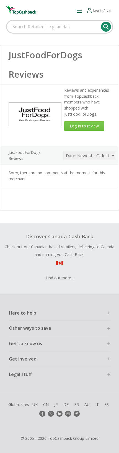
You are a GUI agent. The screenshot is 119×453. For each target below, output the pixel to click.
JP (56, 404)
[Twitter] (51, 414)
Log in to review (84, 126)
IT (97, 404)
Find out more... (60, 277)
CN (46, 404)
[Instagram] (68, 414)
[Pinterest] (77, 414)
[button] (79, 10)
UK (35, 404)
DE (66, 404)
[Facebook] (42, 414)
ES (106, 404)
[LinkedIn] (59, 414)
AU (87, 404)
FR (76, 404)
